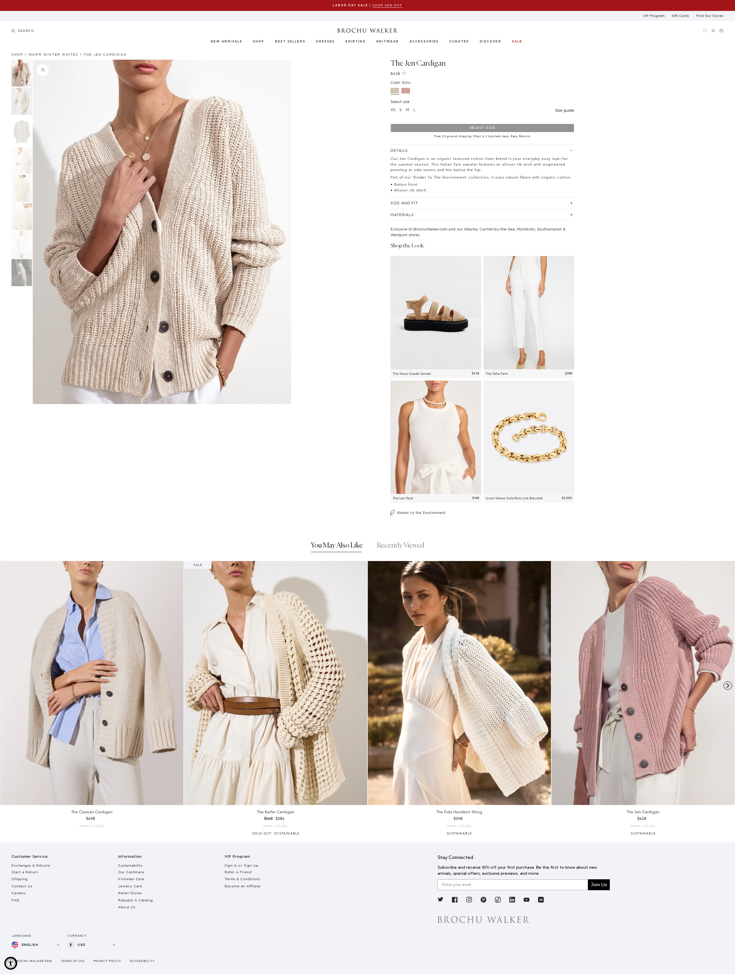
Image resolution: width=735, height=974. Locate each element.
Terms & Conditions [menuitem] (242, 879)
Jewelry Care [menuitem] (130, 886)
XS (392, 110)
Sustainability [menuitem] (130, 865)
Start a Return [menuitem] (24, 872)
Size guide (564, 110)
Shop (258, 41)
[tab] (337, 547)
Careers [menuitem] (18, 893)
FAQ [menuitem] (15, 900)
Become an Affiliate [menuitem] (243, 886)
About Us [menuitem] (126, 907)
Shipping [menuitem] (19, 879)
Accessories (424, 41)
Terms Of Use (73, 961)
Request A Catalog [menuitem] (135, 900)
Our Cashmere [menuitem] (131, 872)
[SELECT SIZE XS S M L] (92, 683)
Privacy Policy (107, 961)
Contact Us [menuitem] (21, 886)
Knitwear (387, 41)
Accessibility (142, 961)
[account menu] (713, 30)
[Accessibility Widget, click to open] (10, 963)
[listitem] (440, 900)
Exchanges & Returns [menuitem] (31, 865)
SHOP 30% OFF (387, 5)
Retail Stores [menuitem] (130, 893)
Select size (482, 127)
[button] (462, 42)
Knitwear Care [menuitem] (131, 879)
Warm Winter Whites (53, 54)
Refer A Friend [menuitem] (238, 872)
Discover (491, 41)
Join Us (599, 884)
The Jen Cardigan (105, 54)
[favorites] (705, 30)
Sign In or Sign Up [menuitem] (241, 865)
